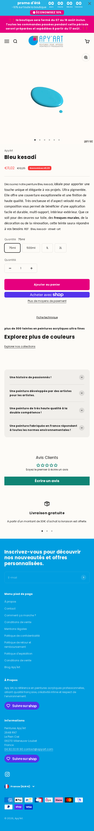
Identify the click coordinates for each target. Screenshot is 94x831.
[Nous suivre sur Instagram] (7, 774)
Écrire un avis (47, 480)
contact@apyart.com (38, 749)
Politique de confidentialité (22, 636)
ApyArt (8, 150)
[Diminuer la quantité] (10, 268)
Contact (10, 608)
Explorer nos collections (19, 346)
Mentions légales (15, 629)
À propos (10, 601)
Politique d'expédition (18, 653)
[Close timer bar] (89, 3)
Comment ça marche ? (20, 615)
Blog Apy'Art (12, 667)
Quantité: (10, 260)
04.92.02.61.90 (14, 749)
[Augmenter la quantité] (31, 268)
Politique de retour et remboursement (17, 644)
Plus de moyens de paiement (47, 301)
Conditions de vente (17, 622)
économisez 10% (48, 12)
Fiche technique (47, 317)
